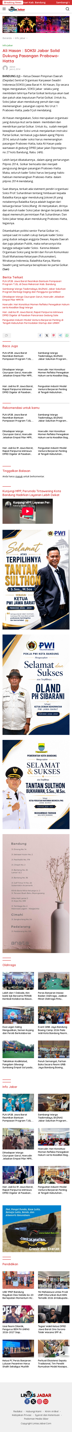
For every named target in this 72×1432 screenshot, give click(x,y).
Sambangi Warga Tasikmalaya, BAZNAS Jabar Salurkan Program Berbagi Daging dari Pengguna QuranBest (34, 290)
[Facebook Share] (40, 335)
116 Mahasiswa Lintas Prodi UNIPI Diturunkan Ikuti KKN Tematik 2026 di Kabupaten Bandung (53, 1295)
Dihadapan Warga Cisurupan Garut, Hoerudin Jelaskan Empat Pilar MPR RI (33, 298)
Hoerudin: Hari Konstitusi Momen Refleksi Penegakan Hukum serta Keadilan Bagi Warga (36, 306)
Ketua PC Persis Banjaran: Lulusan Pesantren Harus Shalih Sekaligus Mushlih (17, 1363)
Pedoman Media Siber (36, 1418)
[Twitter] (33, 1402)
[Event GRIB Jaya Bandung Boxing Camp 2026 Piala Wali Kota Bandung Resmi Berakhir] (53, 1015)
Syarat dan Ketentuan (47, 1415)
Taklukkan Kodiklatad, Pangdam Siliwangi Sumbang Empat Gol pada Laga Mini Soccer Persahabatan (17, 1064)
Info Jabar (8, 45)
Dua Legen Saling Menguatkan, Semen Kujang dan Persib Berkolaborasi (18, 1030)
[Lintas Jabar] (16, 9)
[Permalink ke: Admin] (5, 67)
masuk (19, 476)
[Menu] (5, 9)
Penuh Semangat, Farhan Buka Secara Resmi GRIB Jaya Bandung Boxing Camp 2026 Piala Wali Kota (53, 1064)
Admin (12, 66)
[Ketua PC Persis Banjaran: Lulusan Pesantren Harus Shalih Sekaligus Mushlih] (18, 1348)
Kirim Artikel (51, 1411)
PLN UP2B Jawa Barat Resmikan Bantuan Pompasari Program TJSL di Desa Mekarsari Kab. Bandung (32, 283)
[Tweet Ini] (46, 335)
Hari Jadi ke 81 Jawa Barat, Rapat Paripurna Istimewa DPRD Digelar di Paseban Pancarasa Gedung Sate (33, 314)
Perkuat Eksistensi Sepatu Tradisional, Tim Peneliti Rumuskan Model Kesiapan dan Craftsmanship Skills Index (53, 1363)
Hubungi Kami (33, 1411)
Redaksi (17, 1411)
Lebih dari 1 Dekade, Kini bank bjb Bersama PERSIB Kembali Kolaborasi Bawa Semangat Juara (17, 996)
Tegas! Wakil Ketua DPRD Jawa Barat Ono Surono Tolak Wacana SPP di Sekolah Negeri (52, 1329)
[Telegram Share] (60, 335)
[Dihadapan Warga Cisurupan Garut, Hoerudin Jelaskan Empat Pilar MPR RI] (18, 1138)
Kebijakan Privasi (21, 1415)
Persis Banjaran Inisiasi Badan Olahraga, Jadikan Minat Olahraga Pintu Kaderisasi (52, 996)
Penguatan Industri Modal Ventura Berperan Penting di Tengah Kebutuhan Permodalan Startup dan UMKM (33, 322)
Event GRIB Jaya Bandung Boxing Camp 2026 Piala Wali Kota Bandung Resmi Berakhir (52, 1030)
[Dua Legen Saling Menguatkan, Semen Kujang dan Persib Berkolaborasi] (18, 1015)
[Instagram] (39, 1402)
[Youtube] (45, 1402)
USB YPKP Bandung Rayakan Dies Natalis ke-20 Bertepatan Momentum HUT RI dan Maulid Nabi (18, 1295)
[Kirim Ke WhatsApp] (66, 335)
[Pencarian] (67, 9)
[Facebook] (27, 1402)
